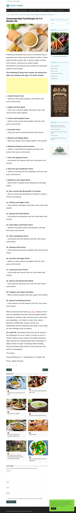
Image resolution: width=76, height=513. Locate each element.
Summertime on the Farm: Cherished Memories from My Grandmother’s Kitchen (15, 456)
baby (25, 54)
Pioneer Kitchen (32, 10)
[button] (52, 56)
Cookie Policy (63, 505)
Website (8, 493)
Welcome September (55, 129)
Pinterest (16, 365)
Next (45, 369)
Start (8, 10)
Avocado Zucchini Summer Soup (37, 415)
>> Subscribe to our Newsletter (13, 1)
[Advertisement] (27, 85)
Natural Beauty (23, 10)
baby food (31, 312)
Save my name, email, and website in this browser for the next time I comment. (25, 498)
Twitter (10, 365)
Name (8, 482)
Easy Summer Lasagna (13, 413)
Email (8, 487)
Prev (10, 369)
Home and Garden (55, 66)
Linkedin (13, 365)
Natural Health (42, 10)
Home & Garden (14, 10)
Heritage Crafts (50, 10)
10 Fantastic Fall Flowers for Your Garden (58, 139)
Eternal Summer (54, 135)
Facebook (7, 365)
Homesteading (60, 10)
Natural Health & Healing (56, 73)
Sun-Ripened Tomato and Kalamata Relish (59, 132)
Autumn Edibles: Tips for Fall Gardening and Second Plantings (59, 51)
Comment (8, 470)
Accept (53, 508)
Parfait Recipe (32, 434)
